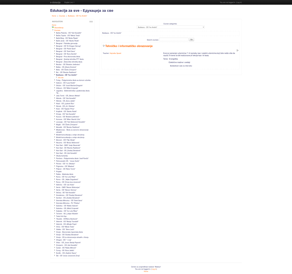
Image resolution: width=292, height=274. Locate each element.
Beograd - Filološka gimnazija (66, 43)
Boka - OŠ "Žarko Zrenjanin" (66, 69)
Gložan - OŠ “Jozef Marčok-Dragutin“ (69, 85)
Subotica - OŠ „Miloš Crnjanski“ (67, 208)
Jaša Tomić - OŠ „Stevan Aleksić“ (68, 95)
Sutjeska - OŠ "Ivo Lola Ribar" (67, 211)
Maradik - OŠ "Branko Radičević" (68, 127)
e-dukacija (55, 2)
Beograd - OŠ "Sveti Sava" (65, 51)
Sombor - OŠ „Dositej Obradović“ (68, 198)
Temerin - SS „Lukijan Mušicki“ (67, 213)
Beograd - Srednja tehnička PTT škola (70, 59)
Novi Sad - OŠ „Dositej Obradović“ (68, 150)
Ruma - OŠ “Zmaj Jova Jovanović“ (68, 182)
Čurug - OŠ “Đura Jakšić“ (65, 250)
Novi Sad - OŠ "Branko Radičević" (68, 148)
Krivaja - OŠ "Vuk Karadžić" (66, 114)
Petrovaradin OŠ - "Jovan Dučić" (68, 161)
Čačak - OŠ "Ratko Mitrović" (66, 248)
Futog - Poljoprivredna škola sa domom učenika (73, 80)
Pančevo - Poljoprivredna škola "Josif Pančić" (72, 158)
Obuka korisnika (62, 156)
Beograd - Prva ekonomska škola (68, 56)
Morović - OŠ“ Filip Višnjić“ (65, 140)
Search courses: (153, 40)
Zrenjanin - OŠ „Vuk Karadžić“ (67, 245)
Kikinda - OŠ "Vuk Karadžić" (66, 98)
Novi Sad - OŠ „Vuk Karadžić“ (66, 153)
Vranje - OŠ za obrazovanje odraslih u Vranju (72, 237)
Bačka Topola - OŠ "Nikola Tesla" (68, 35)
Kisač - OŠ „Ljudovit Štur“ (65, 103)
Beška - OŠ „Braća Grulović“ (66, 67)
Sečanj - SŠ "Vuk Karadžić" (66, 192)
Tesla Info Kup (61, 216)
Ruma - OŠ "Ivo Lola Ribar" (66, 177)
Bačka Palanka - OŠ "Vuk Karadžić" (69, 33)
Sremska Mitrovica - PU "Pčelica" (68, 203)
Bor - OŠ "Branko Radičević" (66, 72)
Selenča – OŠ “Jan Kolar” (65, 184)
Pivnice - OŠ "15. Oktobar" (65, 163)
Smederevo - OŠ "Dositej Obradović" (69, 195)
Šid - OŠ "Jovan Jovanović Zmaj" (68, 255)
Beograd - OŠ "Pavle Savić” (66, 48)
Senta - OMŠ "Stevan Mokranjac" (68, 187)
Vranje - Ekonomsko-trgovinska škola (69, 232)
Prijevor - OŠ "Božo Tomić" (65, 169)
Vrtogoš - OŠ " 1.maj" (63, 240)
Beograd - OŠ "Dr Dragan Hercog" (68, 46)
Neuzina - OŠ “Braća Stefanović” (68, 142)
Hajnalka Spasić (115, 53)
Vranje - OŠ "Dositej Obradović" (67, 234)
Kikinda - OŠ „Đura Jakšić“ (65, 101)
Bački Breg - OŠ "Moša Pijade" (67, 38)
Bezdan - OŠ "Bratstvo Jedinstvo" (68, 64)
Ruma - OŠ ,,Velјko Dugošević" (67, 179)
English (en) (68, 2)
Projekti (58, 171)
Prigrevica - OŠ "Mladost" (65, 166)
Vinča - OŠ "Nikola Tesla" (65, 227)
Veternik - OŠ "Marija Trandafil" (67, 221)
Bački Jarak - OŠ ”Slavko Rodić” (67, 41)
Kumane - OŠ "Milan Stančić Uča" (68, 119)
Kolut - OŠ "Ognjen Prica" (65, 109)
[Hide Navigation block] (90, 21)
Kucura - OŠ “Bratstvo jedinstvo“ (67, 116)
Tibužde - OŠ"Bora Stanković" (67, 219)
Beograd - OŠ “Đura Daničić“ (66, 54)
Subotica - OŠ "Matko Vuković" (67, 205)
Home (54, 16)
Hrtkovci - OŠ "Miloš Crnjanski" (67, 88)
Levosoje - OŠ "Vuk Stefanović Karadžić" (70, 122)
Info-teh (61, 77)
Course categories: (170, 24)
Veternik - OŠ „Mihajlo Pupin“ (66, 224)
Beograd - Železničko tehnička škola (69, 62)
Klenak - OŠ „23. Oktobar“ (65, 106)
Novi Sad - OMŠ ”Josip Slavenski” (68, 145)
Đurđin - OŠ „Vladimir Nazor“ (66, 253)
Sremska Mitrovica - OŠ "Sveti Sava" (69, 200)
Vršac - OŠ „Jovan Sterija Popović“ (68, 242)
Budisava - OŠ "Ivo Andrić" (77, 16)
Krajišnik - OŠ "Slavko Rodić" (66, 111)
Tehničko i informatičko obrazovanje (129, 46)
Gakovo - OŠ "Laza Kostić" (65, 83)
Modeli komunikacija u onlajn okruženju (70, 135)
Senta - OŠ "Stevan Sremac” (66, 190)
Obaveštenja (58, 27)
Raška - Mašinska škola (64, 174)
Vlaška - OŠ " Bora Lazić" (65, 229)
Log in (239, 2)
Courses (62, 16)
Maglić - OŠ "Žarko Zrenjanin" (67, 124)
